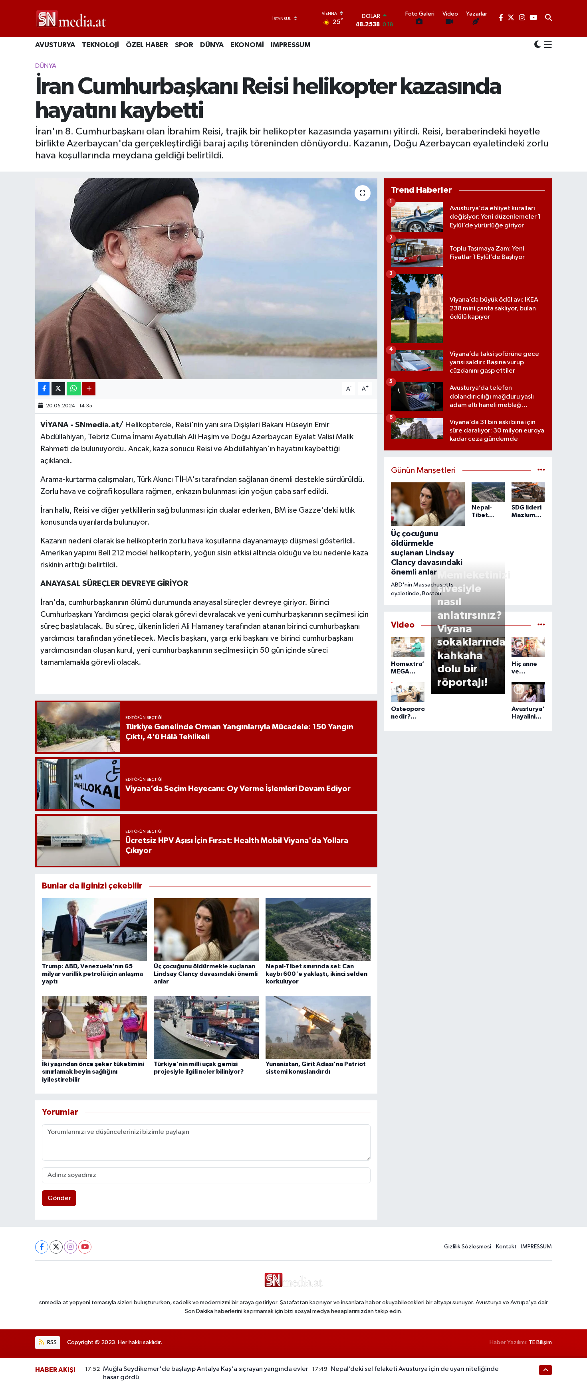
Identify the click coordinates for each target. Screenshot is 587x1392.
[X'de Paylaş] (58, 388)
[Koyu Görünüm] (537, 45)
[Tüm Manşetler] (541, 470)
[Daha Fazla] (88, 388)
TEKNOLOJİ (100, 45)
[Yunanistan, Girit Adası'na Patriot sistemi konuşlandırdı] (318, 1027)
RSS (51, 1342)
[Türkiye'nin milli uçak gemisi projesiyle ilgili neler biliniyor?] (206, 1027)
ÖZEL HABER (147, 45)
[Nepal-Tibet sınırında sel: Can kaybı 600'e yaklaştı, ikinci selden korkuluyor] (318, 929)
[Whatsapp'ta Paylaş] (74, 388)
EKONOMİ (247, 45)
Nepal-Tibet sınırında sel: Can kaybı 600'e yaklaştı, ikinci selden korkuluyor (316, 974)
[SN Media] (71, 18)
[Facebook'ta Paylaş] (44, 388)
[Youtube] (84, 1247)
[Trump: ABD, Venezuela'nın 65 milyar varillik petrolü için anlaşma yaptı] (94, 929)
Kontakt (506, 1247)
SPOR (184, 45)
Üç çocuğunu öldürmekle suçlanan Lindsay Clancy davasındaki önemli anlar (206, 974)
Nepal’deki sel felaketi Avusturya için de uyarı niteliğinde (415, 1369)
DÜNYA (212, 45)
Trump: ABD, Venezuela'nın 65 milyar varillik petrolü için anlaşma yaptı (92, 974)
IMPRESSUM (291, 45)
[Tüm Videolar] (541, 625)
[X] (56, 1247)
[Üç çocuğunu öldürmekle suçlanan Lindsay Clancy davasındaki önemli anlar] (206, 929)
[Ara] (548, 18)
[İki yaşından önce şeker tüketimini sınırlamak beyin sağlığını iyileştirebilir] (94, 1027)
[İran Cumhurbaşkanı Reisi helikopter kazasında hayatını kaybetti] (206, 278)
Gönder (59, 1198)
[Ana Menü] (546, 45)
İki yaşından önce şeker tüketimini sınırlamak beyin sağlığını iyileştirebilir (93, 1071)
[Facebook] (41, 1247)
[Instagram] (70, 1247)
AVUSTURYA (55, 45)
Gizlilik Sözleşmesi (467, 1247)
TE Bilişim (540, 1342)
